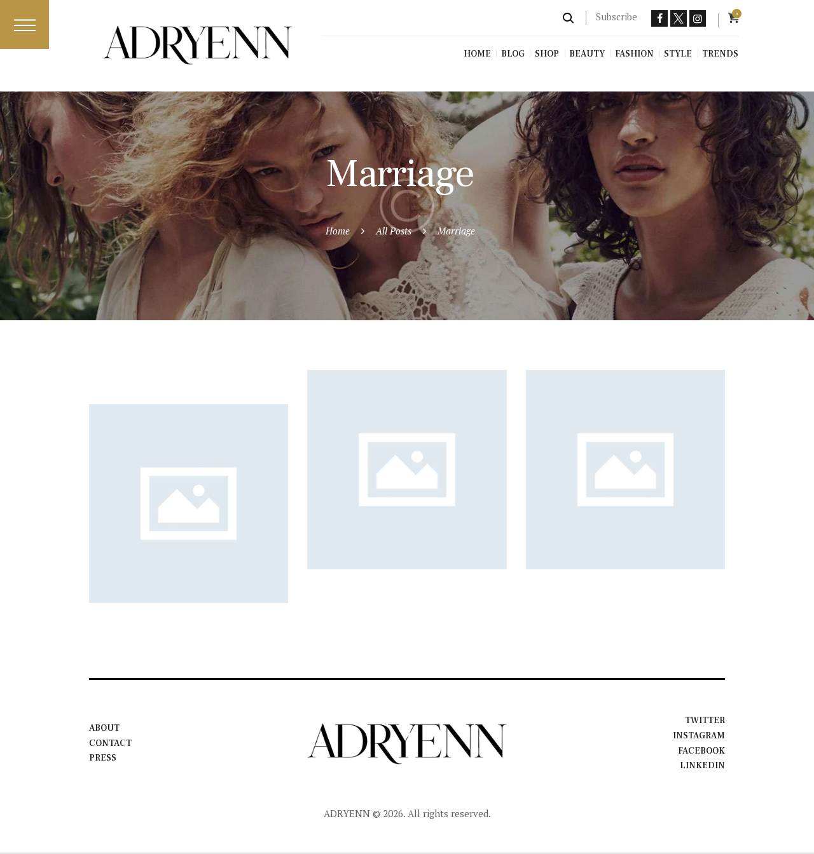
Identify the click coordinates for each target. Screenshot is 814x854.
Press (102, 758)
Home (338, 230)
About (104, 728)
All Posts (393, 230)
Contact (110, 743)
